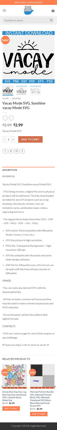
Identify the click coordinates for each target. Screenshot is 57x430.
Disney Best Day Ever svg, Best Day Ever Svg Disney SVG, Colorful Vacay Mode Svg (14, 396)
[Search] (51, 20)
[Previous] (7, 57)
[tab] (28, 170)
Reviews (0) (8, 176)
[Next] (49, 57)
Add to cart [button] (11, 408)
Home (5, 98)
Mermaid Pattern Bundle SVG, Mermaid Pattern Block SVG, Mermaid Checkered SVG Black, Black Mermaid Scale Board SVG (42, 399)
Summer (16, 98)
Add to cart (30, 139)
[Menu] (4, 10)
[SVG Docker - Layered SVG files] (28, 10)
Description (9, 170)
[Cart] (53, 10)
